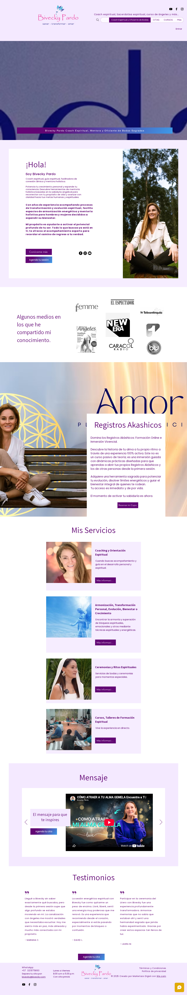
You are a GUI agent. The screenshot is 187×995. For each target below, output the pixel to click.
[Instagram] (182, 9)
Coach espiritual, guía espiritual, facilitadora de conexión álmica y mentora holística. (51, 180)
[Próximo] (161, 822)
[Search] (97, 20)
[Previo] (26, 822)
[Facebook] (176, 9)
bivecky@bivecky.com (34, 976)
